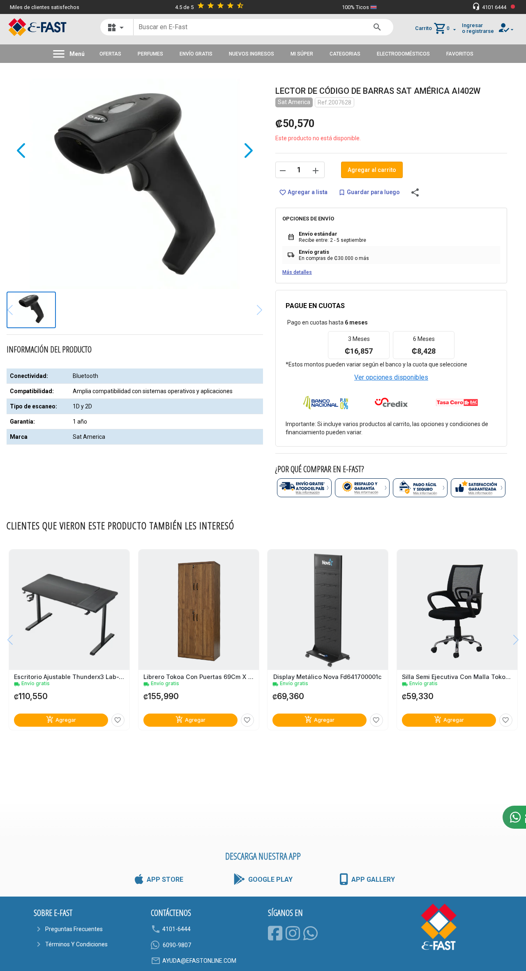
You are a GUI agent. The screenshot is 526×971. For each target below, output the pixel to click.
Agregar (61, 719)
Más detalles (297, 272)
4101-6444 (176, 929)
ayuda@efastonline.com (199, 960)
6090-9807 (177, 945)
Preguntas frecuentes (74, 929)
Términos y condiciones (76, 944)
